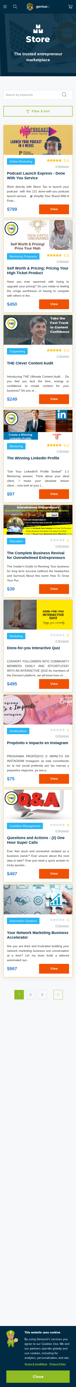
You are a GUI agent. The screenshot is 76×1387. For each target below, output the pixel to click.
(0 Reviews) (62, 546)
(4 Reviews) (62, 166)
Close (38, 1376)
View (54, 209)
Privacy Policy (57, 1364)
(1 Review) (63, 261)
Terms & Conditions (35, 1364)
